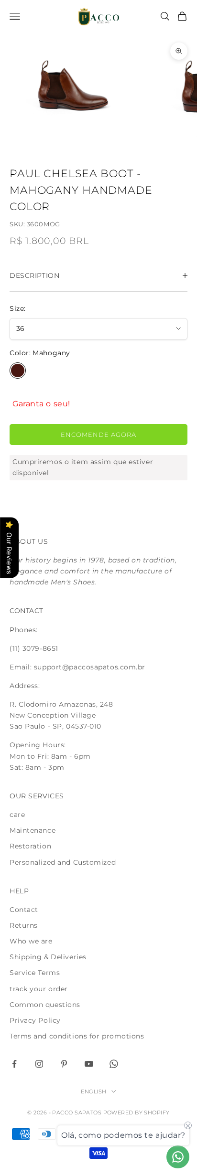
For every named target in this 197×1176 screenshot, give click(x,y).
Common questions (45, 1004)
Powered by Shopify (136, 1112)
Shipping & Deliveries (48, 957)
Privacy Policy (35, 1020)
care (17, 814)
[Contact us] (177, 1156)
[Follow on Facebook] (14, 1064)
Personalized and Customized (63, 862)
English (93, 1091)
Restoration (30, 846)
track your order (39, 989)
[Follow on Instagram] (39, 1064)
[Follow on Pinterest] (64, 1064)
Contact (24, 909)
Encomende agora (99, 434)
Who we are (31, 941)
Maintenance (32, 830)
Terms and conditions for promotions (77, 1036)
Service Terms (35, 972)
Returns (24, 925)
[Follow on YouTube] (89, 1064)
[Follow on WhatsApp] (114, 1064)
